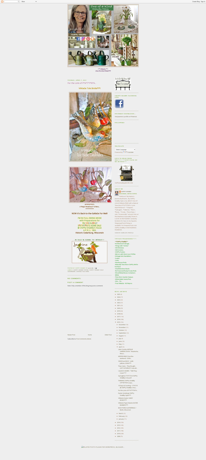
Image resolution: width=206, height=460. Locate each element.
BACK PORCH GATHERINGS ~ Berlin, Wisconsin (127, 409)
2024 (118, 297)
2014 (118, 422)
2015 (118, 322)
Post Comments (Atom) (83, 339)
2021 (118, 305)
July (120, 338)
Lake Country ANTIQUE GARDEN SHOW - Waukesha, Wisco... (128, 351)
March (121, 413)
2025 (118, 294)
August (121, 336)
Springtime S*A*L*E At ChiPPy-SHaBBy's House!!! (128, 377)
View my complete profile (124, 232)
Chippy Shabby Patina (81, 270)
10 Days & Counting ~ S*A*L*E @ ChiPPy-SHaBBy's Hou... (128, 387)
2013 (118, 425)
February (122, 416)
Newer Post (71, 335)
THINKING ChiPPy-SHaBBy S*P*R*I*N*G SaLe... (126, 382)
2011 (118, 431)
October (121, 330)
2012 (118, 428)
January (121, 419)
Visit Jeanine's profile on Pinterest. (126, 117)
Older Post (108, 335)
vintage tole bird (82, 271)
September (122, 333)
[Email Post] (95, 268)
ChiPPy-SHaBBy (126, 191)
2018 (118, 314)
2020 (118, 308)
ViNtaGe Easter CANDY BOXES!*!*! (125, 399)
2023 (118, 300)
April (120, 347)
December (122, 325)
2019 (118, 311)
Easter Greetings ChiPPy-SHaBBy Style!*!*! (126, 394)
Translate (130, 152)
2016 (118, 319)
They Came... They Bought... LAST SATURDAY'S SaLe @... (127, 367)
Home (90, 335)
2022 (118, 303)
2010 (118, 434)
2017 (118, 317)
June (120, 341)
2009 (118, 436)
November (122, 327)
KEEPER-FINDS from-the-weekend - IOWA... (126, 357)
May (120, 344)
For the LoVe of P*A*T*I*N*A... (128, 390)
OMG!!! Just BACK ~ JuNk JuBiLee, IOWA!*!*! (125, 362)
